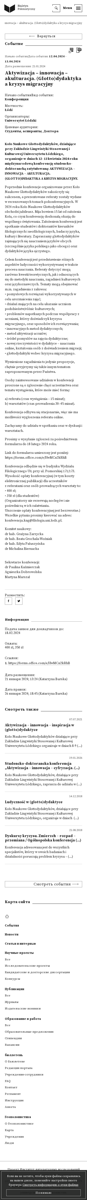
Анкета (10, 1107)
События (12, 926)
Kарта (9, 1130)
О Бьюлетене (15, 1061)
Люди (9, 1143)
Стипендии (13, 1038)
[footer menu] (7, 917)
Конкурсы (12, 979)
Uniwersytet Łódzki (20, 121)
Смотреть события (52, 884)
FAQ (8, 1081)
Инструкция (14, 1100)
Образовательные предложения (29, 1032)
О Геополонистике (19, 1124)
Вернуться (46, 36)
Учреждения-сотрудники (24, 1074)
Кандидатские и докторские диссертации (37, 972)
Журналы (11, 1002)
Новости (11, 934)
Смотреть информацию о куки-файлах (50, 1185)
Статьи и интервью (20, 944)
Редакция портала (18, 1068)
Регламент (13, 1094)
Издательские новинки (23, 1008)
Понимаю (44, 1193)
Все (7, 959)
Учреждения (14, 1137)
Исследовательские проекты (27, 966)
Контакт (11, 1087)
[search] (56, 8)
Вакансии (12, 1045)
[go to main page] (21, 9)
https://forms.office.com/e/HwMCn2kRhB (39, 663)
